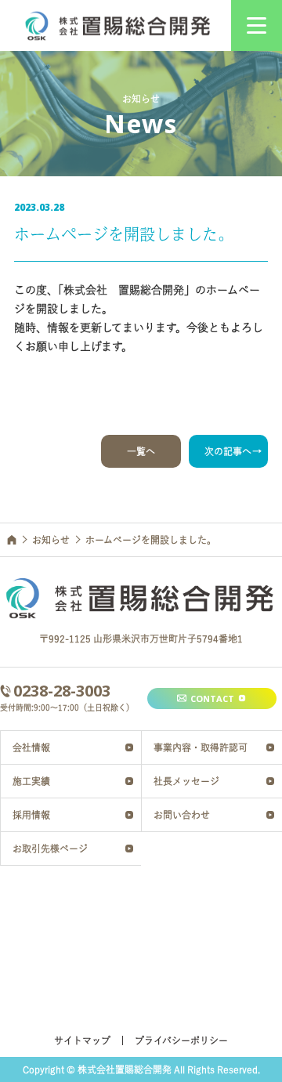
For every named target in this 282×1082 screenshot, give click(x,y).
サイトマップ (82, 1040)
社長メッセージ (186, 781)
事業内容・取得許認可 (201, 747)
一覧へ (141, 451)
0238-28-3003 (61, 691)
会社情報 (31, 747)
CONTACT (212, 698)
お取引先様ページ (50, 848)
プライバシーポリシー (181, 1040)
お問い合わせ (182, 815)
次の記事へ (227, 451)
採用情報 (31, 815)
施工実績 (31, 781)
